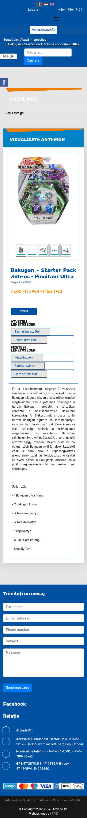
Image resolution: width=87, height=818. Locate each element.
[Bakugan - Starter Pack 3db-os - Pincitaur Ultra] (43, 190)
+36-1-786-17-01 (70, 9)
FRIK (55, 813)
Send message (17, 688)
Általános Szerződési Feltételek (61, 800)
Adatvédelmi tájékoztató (21, 800)
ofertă (24, 311)
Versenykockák (43, 30)
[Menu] (56, 18)
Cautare (33, 60)
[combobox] (48, 52)
